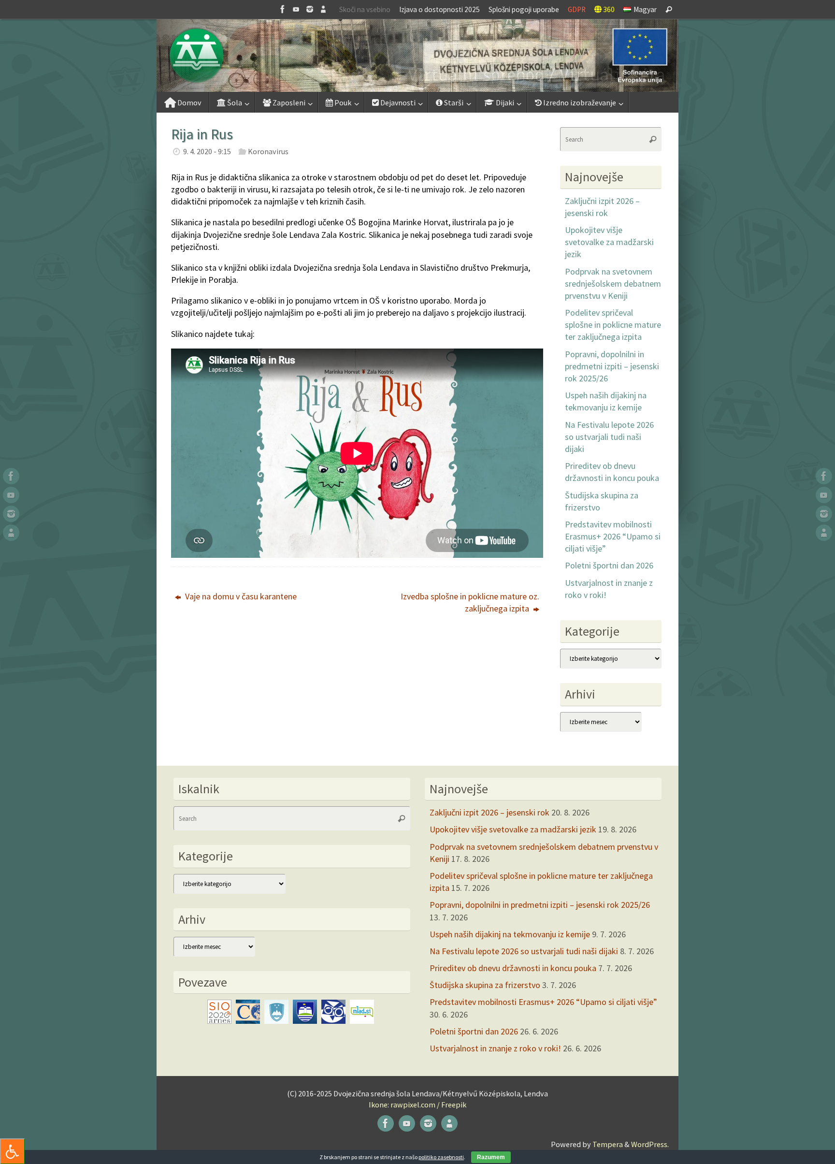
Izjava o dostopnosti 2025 (439, 9)
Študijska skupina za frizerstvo (485, 984)
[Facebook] (282, 9)
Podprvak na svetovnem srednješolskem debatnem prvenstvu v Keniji (613, 283)
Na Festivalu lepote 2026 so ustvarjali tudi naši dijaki (609, 436)
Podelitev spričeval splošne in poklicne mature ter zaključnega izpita (613, 324)
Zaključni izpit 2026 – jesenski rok (489, 812)
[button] (417, 55)
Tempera (607, 1144)
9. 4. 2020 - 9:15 (207, 151)
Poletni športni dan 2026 (609, 565)
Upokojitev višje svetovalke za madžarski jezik (609, 242)
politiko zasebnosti (441, 1157)
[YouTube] (296, 9)
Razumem (491, 1157)
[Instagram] (310, 9)
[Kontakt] (323, 9)
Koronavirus (268, 151)
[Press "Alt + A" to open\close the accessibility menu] (12, 1151)
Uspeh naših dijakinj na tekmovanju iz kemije (510, 934)
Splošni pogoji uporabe (524, 9)
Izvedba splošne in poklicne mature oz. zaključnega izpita (470, 602)
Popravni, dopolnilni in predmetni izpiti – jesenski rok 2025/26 (612, 366)
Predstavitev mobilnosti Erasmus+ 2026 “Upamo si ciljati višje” (613, 536)
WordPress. (650, 1144)
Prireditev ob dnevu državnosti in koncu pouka (513, 968)
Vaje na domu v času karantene (240, 596)
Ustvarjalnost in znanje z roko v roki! (495, 1048)
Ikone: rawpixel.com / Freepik (417, 1104)
